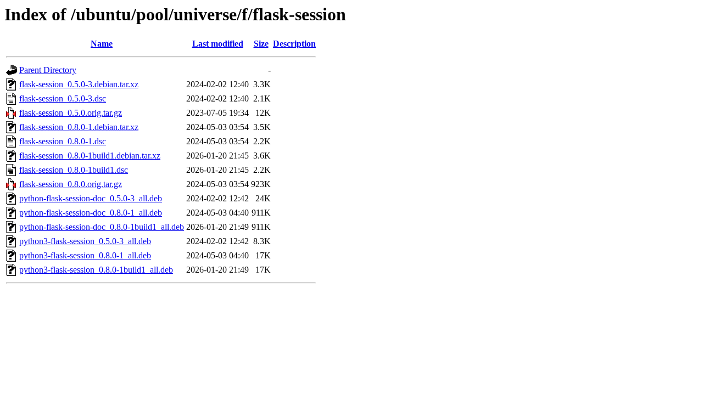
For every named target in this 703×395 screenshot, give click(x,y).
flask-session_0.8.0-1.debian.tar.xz (78, 127)
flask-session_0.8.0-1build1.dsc (73, 169)
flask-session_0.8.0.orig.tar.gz (70, 184)
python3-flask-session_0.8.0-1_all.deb (85, 255)
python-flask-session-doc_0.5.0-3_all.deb (90, 198)
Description (294, 43)
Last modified (217, 43)
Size (261, 43)
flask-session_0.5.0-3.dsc (62, 98)
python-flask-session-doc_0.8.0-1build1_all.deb (101, 227)
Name (102, 43)
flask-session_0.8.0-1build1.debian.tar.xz (89, 155)
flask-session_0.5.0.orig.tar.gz (70, 112)
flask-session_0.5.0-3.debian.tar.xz (78, 84)
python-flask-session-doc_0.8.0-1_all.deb (90, 212)
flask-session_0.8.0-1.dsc (62, 141)
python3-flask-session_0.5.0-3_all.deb (85, 241)
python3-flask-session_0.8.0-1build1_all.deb (96, 269)
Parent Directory (47, 70)
